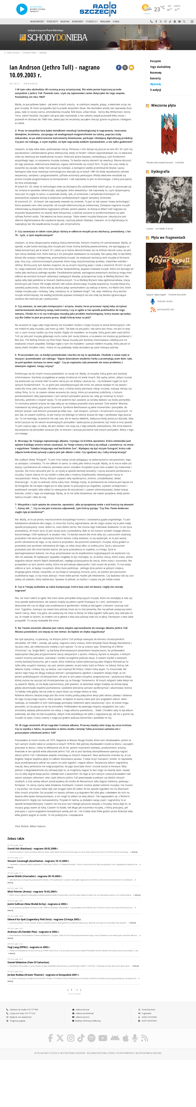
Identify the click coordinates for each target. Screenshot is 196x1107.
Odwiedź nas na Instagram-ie (165, 22)
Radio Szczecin (13, 53)
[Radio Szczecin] (98, 9)
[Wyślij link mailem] (131, 67)
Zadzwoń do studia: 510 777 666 (23, 1009)
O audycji (155, 90)
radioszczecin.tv (82, 1017)
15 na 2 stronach (74, 994)
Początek (155, 61)
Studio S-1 (92, 21)
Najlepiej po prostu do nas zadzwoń (151, 22)
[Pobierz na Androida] (115, 1034)
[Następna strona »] (80, 990)
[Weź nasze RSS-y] (144, 1034)
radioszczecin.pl (82, 1009)
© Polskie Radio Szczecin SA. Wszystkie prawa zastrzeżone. (60, 1053)
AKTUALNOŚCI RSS (165, 309)
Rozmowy (156, 72)
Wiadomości (37, 21)
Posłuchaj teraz (148, 1009)
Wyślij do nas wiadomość (179, 22)
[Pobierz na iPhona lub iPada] (125, 1034)
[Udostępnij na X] (125, 67)
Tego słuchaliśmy (160, 67)
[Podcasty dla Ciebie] (134, 1034)
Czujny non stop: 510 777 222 (22, 1013)
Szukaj (184, 22)
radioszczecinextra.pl (84, 1013)
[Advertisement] (27, 1081)
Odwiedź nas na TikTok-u (170, 22)
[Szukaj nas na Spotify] (91, 1034)
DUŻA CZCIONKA (149, 1017)
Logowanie (146, 1013)
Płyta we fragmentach (168, 237)
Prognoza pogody (17, 1020)
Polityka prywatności (125, 1053)
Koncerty (155, 78)
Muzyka (65, 21)
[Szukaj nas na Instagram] (71, 1034)
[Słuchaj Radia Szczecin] (22, 9)
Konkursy (77, 21)
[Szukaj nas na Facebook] (51, 1034)
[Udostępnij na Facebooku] (119, 67)
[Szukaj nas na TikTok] (81, 1034)
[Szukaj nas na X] (60, 1034)
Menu (192, 22)
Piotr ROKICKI (31, 83)
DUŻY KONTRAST (149, 1020)
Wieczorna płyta (163, 105)
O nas (116, 21)
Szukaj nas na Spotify (175, 22)
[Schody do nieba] (98, 37)
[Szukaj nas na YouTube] (103, 1034)
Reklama (105, 21)
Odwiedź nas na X (161, 22)
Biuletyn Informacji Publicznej (88, 1020)
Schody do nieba (29, 53)
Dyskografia (160, 171)
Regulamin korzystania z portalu (101, 1053)
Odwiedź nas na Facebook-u (156, 22)
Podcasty (52, 21)
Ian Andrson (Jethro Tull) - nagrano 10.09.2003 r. (54, 71)
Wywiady (42, 53)
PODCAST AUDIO (165, 301)
